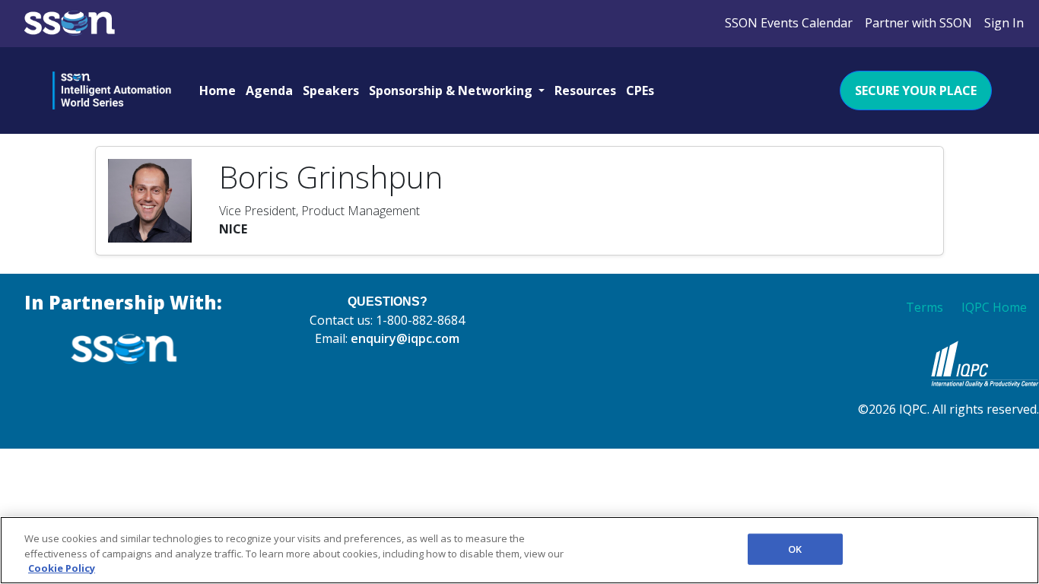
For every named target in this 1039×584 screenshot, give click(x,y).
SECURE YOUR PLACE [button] (916, 90)
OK (795, 548)
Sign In (1004, 22)
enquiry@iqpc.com (405, 338)
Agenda (269, 90)
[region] (519, 550)
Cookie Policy (61, 568)
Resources (585, 90)
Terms (924, 307)
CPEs (640, 90)
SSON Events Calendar (789, 22)
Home (217, 90)
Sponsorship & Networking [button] (452, 90)
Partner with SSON (918, 22)
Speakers (331, 90)
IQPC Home (994, 307)
